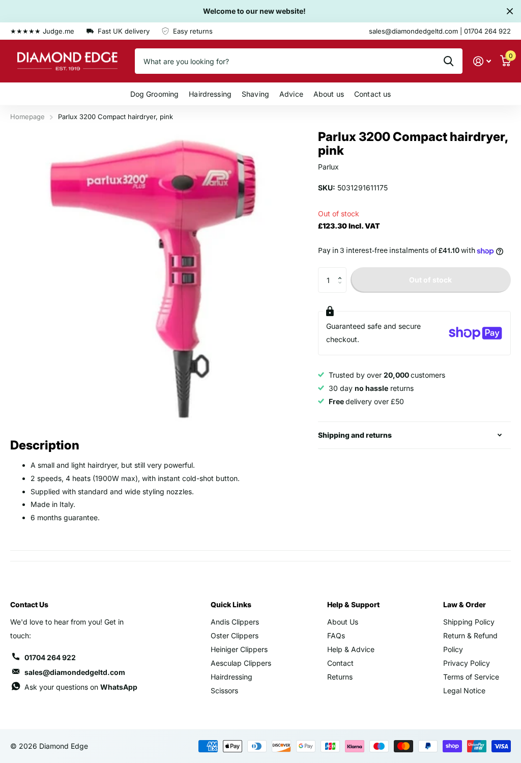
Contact (340, 663)
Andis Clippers (235, 621)
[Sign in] (482, 61)
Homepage (27, 116)
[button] (343, 271)
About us (328, 94)
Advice (291, 94)
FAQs (336, 635)
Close (510, 11)
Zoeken (448, 61)
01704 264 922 (50, 657)
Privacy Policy (466, 663)
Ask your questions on (80, 687)
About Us (342, 621)
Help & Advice (350, 649)
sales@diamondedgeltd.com (74, 672)
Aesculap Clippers (241, 663)
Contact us (372, 94)
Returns (340, 676)
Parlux (328, 166)
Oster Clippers (234, 635)
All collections (154, 93)
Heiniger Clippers (239, 649)
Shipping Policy (469, 621)
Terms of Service (471, 676)
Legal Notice (464, 690)
